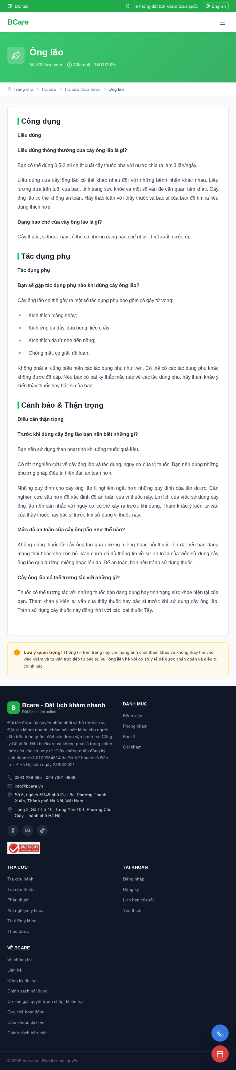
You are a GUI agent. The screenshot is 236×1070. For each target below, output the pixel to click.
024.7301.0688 (60, 777)
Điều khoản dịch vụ (26, 1022)
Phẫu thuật (18, 899)
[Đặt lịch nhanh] (220, 1054)
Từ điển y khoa (22, 920)
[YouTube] (27, 830)
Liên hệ (14, 970)
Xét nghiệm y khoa (25, 910)
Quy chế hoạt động (26, 1011)
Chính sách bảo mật (27, 1032)
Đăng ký (131, 889)
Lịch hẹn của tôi (138, 899)
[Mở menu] (222, 22)
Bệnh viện (132, 715)
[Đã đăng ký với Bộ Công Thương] (60, 848)
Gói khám (132, 747)
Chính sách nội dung (27, 990)
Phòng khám (135, 726)
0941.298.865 (28, 777)
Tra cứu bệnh (20, 878)
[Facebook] (12, 830)
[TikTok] (42, 830)
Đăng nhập (133, 878)
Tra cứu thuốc (20, 889)
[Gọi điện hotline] (220, 1033)
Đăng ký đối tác (22, 980)
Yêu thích (132, 910)
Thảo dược (18, 931)
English (219, 6)
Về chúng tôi (19, 959)
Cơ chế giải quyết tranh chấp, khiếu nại (45, 1001)
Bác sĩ (129, 736)
